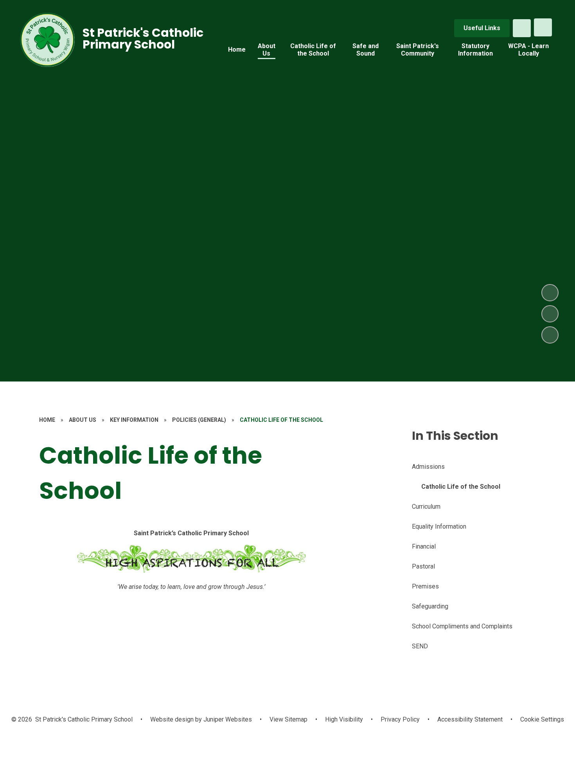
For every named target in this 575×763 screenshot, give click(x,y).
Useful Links (482, 28)
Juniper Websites (227, 719)
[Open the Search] (522, 28)
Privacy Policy (400, 719)
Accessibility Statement (470, 719)
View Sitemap (288, 719)
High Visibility (344, 719)
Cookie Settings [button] (542, 719)
